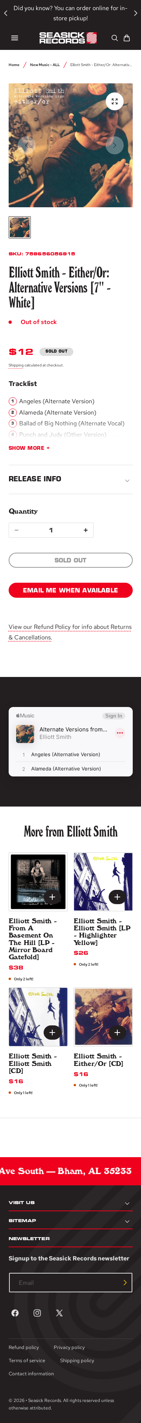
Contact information (31, 1373)
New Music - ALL (45, 64)
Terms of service (27, 1360)
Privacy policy (69, 1347)
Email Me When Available (70, 590)
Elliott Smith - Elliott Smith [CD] (33, 1063)
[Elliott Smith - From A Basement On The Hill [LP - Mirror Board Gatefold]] (38, 882)
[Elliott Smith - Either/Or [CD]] (103, 1017)
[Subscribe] (125, 1282)
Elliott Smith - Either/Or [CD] (99, 1059)
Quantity (23, 511)
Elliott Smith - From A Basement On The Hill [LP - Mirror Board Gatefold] (33, 939)
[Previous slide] (27, 145)
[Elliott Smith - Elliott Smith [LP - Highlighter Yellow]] (103, 882)
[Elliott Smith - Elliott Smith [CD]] (38, 1017)
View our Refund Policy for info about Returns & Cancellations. (70, 632)
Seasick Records (44, 1400)
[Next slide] (115, 145)
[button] (15, 38)
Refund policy (24, 1347)
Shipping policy (77, 1360)
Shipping (16, 365)
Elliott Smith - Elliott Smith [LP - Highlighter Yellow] (102, 931)
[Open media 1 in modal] (115, 101)
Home (14, 64)
